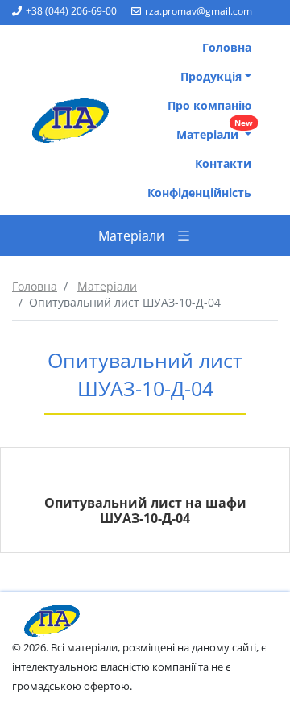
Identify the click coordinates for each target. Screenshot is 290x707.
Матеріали (214, 131)
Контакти (223, 163)
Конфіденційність (199, 192)
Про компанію (209, 105)
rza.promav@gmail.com (198, 11)
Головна (226, 47)
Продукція (211, 76)
